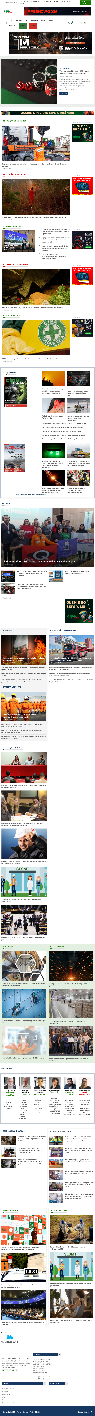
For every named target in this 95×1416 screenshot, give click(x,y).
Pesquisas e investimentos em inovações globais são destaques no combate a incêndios (30, 1150)
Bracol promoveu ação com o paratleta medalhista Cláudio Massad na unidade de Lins (21, 731)
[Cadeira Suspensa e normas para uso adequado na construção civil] (24, 1003)
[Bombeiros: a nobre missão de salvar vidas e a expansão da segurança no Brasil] (23, 706)
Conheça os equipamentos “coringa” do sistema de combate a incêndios (76, 490)
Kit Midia (62, 1)
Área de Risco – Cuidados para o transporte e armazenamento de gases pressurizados (78, 463)
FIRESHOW (34, 20)
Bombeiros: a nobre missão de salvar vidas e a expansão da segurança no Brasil (20, 715)
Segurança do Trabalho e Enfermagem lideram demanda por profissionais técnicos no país (22, 725)
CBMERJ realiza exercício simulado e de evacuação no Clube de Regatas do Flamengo (71, 680)
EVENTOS (6, 503)
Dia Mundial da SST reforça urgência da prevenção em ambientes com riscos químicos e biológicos (79, 1196)
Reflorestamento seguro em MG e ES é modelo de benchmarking (63, 435)
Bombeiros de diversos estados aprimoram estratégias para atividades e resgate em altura (69, 674)
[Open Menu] (5, 23)
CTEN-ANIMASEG (57, 946)
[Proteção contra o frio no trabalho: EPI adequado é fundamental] (71, 1003)
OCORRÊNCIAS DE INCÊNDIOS (15, 264)
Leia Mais (80, 95)
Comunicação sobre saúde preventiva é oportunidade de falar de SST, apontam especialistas (56, 231)
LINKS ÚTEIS (12, 26)
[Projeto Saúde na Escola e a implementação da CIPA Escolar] (24, 1040)
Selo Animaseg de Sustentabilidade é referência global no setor (63, 438)
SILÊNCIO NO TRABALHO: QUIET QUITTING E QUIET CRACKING (38, 1106)
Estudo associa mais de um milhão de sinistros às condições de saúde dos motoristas (55, 248)
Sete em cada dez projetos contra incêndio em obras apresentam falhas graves (23, 659)
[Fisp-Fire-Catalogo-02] (82, 176)
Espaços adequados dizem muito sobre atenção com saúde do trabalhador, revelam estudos (55, 240)
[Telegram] (90, 23)
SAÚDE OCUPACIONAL (12, 226)
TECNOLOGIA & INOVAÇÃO (14, 1131)
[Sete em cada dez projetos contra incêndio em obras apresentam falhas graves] (23, 649)
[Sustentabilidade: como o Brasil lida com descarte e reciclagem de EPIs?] (71, 1229)
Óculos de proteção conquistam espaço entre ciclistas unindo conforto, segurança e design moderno (79, 1138)
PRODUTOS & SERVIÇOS (60, 1131)
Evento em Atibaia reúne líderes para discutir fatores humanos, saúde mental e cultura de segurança (31, 586)
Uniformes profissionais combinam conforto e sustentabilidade (62, 427)
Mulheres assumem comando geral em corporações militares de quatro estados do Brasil (23, 737)
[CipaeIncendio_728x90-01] (49, 8)
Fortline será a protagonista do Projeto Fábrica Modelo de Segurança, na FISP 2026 (79, 1150)
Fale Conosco (23, 3)
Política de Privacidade (9, 1402)
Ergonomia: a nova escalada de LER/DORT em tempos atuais (61, 431)
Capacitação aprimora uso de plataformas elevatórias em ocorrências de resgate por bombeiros (70, 659)
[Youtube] (87, 23)
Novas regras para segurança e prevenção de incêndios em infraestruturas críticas (53, 490)
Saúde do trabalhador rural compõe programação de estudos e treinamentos (17, 245)
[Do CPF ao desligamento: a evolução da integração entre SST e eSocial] (56, 1175)
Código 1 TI (88, 1412)
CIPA (10, 20)
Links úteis (5, 1399)
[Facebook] (79, 23)
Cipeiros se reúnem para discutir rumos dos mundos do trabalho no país (39, 561)
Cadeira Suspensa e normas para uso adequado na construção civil (64, 423)
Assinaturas (6, 1394)
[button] (3, 81)
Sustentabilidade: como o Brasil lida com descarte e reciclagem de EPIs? (23, 674)
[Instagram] (82, 23)
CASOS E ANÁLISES (59, 1210)
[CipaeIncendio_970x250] (50, 33)
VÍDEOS (43, 20)
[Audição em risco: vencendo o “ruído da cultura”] (53, 405)
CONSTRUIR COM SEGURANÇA (10, 1094)
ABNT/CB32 (8, 946)
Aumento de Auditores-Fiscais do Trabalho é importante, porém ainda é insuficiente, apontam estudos (21, 680)
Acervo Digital (35, 1)
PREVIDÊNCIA (25, 1094)
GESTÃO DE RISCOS (11, 315)
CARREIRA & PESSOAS (12, 687)
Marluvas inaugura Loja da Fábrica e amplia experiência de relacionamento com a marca (78, 1161)
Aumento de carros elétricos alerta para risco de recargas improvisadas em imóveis (32, 1138)
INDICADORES (8, 630)
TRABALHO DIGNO (10, 1210)
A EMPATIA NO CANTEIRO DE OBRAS (8, 1104)
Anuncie (4, 1396)
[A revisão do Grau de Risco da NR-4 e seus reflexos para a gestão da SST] (24, 881)
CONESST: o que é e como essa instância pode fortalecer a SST (46, 164)
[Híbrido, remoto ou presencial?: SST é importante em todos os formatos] (71, 1302)
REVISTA (11, 372)
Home (20, 1)
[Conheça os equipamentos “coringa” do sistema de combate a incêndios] (78, 477)
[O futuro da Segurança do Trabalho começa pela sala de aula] (56, 575)
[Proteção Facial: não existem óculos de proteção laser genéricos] (71, 966)
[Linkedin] (84, 23)
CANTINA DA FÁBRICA (69, 1093)
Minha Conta (84, 2)
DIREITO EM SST (40, 1094)
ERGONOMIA (55, 1092)
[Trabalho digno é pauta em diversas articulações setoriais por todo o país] (23, 1304)
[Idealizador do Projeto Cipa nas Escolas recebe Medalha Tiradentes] (71, 1041)
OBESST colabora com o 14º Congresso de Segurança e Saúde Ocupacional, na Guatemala (32, 573)
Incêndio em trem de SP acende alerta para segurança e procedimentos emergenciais (54, 307)
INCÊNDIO (18, 20)
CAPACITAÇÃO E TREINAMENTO (63, 630)
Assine (68, 1)
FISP (27, 20)
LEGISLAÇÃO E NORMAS (13, 747)
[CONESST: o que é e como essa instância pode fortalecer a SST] (58, 143)
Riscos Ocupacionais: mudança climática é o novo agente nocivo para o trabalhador (53, 391)
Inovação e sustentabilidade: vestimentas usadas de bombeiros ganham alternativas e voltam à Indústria (32, 1161)
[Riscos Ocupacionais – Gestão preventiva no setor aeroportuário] (78, 405)
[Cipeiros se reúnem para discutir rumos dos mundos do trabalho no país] (47, 536)
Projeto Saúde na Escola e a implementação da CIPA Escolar (23, 1057)
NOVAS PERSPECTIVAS (84, 1093)
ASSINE (33, 26)
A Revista (26, 1)
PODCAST (51, 20)
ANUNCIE (23, 26)
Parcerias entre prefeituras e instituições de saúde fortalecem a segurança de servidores (54, 256)
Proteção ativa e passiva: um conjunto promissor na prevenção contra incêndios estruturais (56, 215)
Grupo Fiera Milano (46, 1)
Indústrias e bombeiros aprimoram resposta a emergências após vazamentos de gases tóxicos (71, 668)
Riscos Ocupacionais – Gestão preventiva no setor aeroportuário (78, 418)
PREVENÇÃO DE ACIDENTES (14, 121)
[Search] (69, 23)
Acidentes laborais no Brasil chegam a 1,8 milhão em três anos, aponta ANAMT (23, 668)
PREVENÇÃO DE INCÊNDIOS (14, 172)
